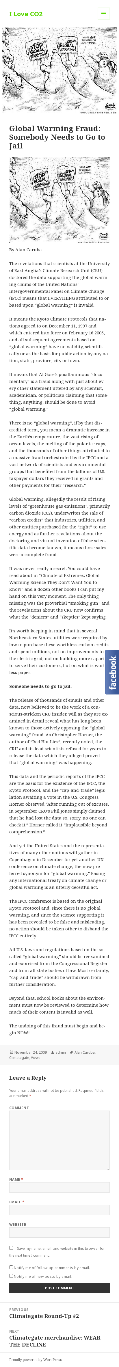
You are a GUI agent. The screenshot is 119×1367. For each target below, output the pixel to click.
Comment (19, 1107)
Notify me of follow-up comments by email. (52, 1267)
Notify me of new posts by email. (43, 1276)
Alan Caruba (85, 1052)
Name (16, 1179)
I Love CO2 (26, 13)
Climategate (19, 1057)
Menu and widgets (104, 19)
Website (17, 1224)
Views (35, 1057)
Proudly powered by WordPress (35, 1359)
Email (16, 1202)
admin (60, 1052)
